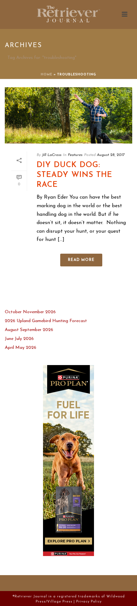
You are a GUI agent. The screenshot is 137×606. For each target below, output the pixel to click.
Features (75, 155)
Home (46, 74)
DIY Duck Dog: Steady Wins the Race (74, 175)
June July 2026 (19, 338)
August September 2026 (29, 330)
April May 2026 (20, 347)
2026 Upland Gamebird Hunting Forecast (46, 321)
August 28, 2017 (111, 155)
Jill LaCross (51, 155)
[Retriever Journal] (68, 14)
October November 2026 (30, 312)
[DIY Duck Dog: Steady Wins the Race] (68, 115)
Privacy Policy (89, 601)
